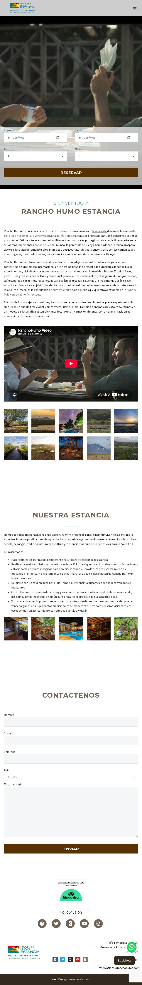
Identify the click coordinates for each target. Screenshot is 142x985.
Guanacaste (99, 231)
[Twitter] (56, 923)
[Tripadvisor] (70, 923)
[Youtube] (84, 923)
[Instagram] (98, 923)
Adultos (9, 149)
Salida (78, 130)
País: (7, 770)
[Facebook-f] (42, 923)
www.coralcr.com (79, 979)
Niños (78, 149)
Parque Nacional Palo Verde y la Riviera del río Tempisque (43, 235)
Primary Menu (134, 8)
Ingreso (9, 130)
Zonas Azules (42, 245)
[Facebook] (55, 959)
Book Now (124, 960)
